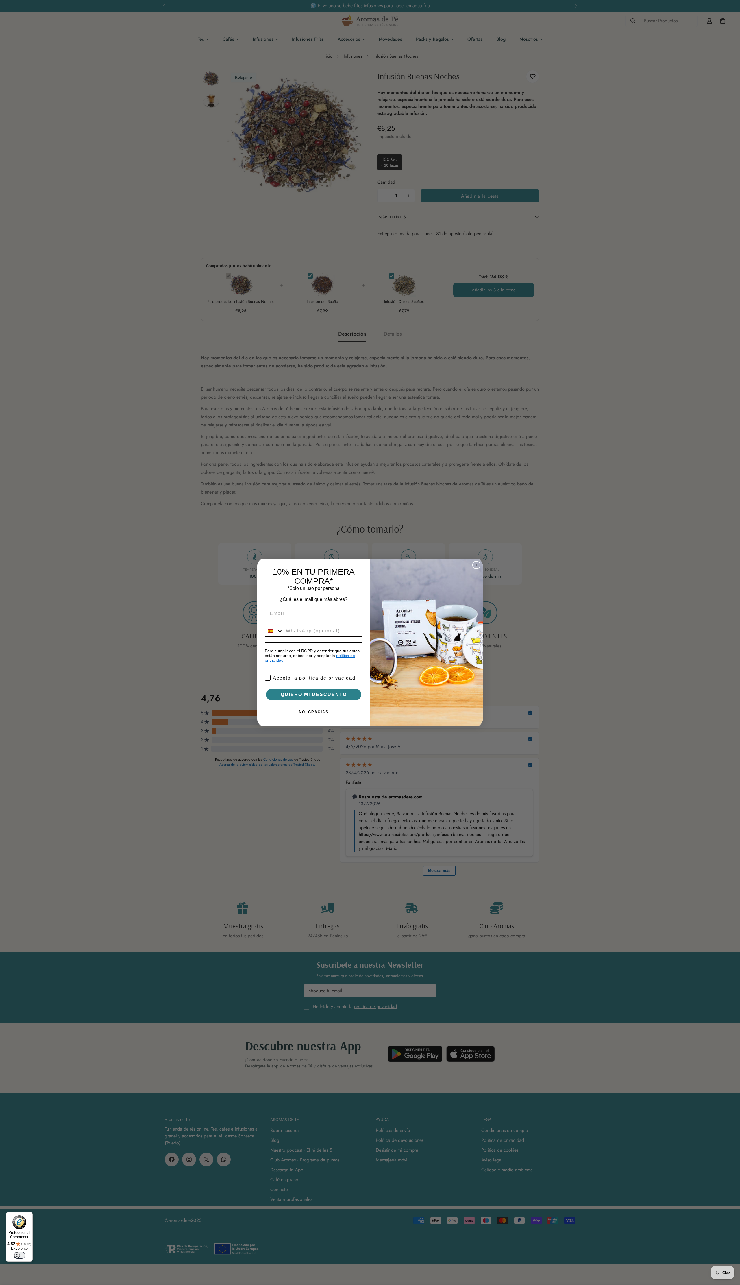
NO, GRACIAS (313, 712)
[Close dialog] (476, 565)
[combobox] (274, 630)
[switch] (19, 1255)
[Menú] (29, 1215)
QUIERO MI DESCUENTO (314, 694)
